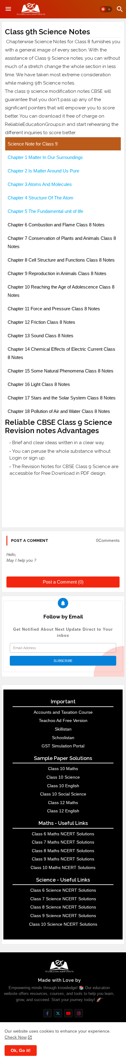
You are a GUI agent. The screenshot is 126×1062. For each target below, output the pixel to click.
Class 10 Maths (63, 768)
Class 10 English (63, 785)
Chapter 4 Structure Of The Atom (40, 197)
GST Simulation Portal (63, 745)
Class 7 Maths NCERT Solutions (63, 842)
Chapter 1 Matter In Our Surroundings (46, 157)
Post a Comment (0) (63, 581)
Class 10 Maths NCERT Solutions (63, 867)
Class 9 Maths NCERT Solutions (63, 858)
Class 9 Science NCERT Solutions (63, 915)
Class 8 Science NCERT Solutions (63, 907)
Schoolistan (63, 737)
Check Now (16, 1037)
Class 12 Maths (63, 802)
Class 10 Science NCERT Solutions (63, 924)
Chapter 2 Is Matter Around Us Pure (43, 170)
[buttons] (47, 1013)
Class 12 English (63, 810)
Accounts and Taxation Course (63, 712)
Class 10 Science (63, 777)
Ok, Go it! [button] (21, 1050)
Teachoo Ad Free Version (63, 720)
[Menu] (8, 9)
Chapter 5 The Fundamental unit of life (45, 211)
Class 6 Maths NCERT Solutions (63, 833)
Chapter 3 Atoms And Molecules (40, 184)
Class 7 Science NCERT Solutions (63, 898)
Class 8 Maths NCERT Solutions (63, 850)
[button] (106, 9)
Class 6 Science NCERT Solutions (63, 890)
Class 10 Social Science (63, 794)
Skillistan (63, 729)
